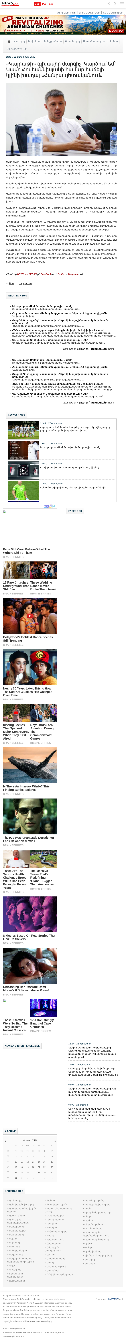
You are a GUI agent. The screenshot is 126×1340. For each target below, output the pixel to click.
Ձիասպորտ (54, 1243)
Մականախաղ (56, 1258)
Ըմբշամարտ (17, 1280)
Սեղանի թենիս (93, 1224)
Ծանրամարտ (55, 1215)
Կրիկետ (52, 1223)
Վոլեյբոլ (89, 1247)
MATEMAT (113, 1299)
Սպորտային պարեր (97, 1239)
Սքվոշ (88, 1243)
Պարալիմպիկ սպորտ (97, 1204)
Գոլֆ (12, 1265)
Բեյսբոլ (13, 1238)
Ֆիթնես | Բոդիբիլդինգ (98, 1255)
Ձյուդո (51, 1254)
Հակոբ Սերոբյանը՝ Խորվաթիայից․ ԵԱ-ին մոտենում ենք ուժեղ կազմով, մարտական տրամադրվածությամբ (92, 1091)
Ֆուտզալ (90, 1263)
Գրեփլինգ (15, 1269)
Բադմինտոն (17, 1226)
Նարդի (51, 1262)
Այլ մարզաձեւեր (17, 48)
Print (11, 283)
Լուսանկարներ (89, 12)
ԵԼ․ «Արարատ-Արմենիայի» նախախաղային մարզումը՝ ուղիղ (50, 340)
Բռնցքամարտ (53, 41)
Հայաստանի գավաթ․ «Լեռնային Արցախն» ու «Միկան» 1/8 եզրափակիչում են (60, 313)
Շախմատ (34, 41)
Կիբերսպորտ (55, 1219)
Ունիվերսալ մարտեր (60, 1274)
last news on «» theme (88, 349)
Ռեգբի (88, 1216)
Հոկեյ (50, 1235)
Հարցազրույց (66, 12)
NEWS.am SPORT (26, 274)
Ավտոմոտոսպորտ (94, 41)
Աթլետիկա (15, 1200)
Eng (51, 4)
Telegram (73, 274)
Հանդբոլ (52, 1227)
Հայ (37, 4)
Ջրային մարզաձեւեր (97, 1212)
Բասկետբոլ (72, 41)
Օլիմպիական (92, 1251)
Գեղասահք (16, 1254)
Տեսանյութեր (113, 12)
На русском (25, 283)
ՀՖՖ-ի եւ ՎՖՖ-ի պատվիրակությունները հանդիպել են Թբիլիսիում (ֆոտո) (58, 330)
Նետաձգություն (57, 1266)
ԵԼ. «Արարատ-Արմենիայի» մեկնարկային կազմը (42, 306)
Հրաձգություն (55, 1239)
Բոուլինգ (14, 1246)
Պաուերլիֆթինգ (94, 1200)
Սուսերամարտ (93, 1228)
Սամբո (88, 1220)
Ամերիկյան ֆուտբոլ (21, 1204)
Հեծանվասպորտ (57, 1231)
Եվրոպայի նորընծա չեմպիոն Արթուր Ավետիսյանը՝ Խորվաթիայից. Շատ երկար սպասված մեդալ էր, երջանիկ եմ (93, 1071)
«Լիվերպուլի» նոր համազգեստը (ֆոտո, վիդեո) (69, 467)
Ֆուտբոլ (19, 41)
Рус (44, 4)
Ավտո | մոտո (17, 1215)
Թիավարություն (57, 1204)
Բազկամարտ (17, 1230)
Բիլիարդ (14, 1242)
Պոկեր (88, 1208)
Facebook (46, 274)
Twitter (61, 274)
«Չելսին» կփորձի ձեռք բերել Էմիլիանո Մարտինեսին (73, 487)
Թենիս (114, 41)
